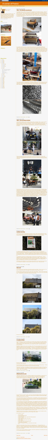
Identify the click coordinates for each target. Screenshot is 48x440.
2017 (2, 81)
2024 (2, 61)
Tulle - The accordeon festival (23, 120)
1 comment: (26, 264)
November (3, 64)
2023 (2, 62)
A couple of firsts (20, 340)
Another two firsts (21, 231)
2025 (2, 60)
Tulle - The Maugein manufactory (24, 10)
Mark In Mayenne (8, 9)
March (3, 75)
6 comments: (26, 370)
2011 (2, 86)
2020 (2, 78)
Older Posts (45, 435)
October (3, 65)
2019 (2, 79)
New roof (19, 267)
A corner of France (10, 4)
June (3, 68)
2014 (2, 83)
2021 (2, 77)
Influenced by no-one (21, 373)
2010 (2, 87)
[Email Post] (29, 228)
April (3, 74)
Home (32, 435)
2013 (2, 84)
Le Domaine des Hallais (4, 22)
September (3, 66)
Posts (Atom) (22, 437)
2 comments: (26, 228)
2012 (2, 85)
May (2, 73)
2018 (2, 80)
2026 (2, 59)
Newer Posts (18, 435)
